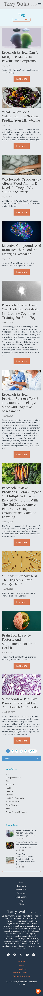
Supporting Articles (21, 976)
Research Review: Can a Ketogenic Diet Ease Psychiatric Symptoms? (26, 833)
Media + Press (21, 889)
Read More (21, 78)
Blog (21, 900)
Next (33, 751)
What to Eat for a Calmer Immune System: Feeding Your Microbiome (26, 845)
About (21, 882)
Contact (21, 961)
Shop (21, 904)
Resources (21, 893)
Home (16, 20)
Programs (21, 886)
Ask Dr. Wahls (21, 897)
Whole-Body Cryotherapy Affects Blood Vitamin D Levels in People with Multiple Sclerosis (25, 859)
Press (21, 965)
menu (40, 4)
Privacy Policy (21, 969)
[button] (38, 991)
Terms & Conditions (21, 972)
